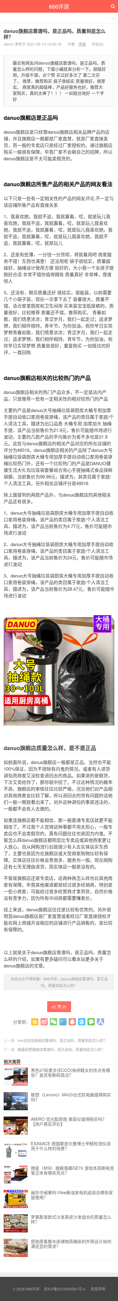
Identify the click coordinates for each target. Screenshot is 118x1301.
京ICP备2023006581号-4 (64, 1288)
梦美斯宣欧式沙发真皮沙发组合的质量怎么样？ (71, 1219)
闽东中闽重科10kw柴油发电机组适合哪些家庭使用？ (72, 1195)
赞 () (62, 1006)
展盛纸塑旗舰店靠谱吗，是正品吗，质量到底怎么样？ (61, 1049)
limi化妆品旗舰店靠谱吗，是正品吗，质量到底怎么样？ (62, 1040)
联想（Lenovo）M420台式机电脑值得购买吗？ (71, 1097)
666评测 (59, 6)
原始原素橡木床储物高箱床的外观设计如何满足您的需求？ (71, 1244)
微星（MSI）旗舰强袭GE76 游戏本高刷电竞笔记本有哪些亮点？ (72, 1170)
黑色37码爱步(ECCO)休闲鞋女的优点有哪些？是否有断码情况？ (70, 1073)
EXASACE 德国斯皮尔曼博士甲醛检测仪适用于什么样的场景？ (71, 1146)
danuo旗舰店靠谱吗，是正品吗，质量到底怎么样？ (55, 33)
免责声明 (98, 1288)
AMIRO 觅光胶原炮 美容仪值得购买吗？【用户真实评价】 (69, 1122)
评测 (82, 43)
